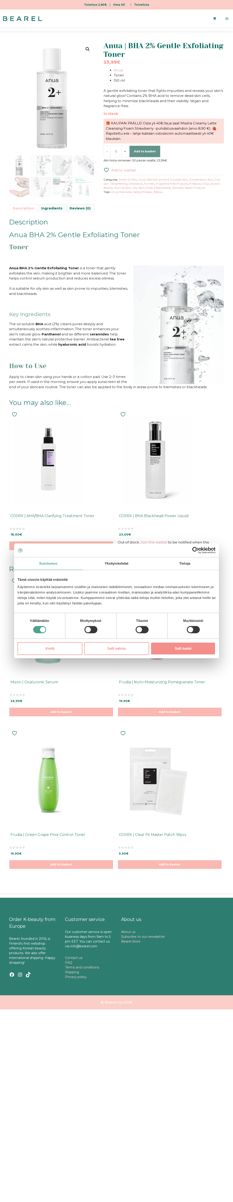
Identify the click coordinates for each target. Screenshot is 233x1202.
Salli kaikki (183, 648)
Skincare (177, 187)
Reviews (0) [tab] (80, 208)
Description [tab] (23, 208)
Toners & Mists (128, 179)
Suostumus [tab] (48, 563)
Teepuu (158, 192)
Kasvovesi (125, 192)
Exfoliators (136, 183)
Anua (118, 70)
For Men (149, 183)
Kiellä (50, 648)
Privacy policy (76, 977)
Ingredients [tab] (52, 208)
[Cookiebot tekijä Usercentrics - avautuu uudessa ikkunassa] (195, 550)
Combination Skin (201, 179)
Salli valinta (116, 648)
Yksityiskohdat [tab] (116, 563)
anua (114, 192)
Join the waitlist (154, 542)
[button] (88, 49)
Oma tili (119, 4)
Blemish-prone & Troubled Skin (167, 179)
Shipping (72, 972)
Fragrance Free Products (172, 183)
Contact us (73, 958)
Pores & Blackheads (158, 187)
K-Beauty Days (199, 183)
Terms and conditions (82, 967)
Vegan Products (195, 187)
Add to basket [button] (61, 712)
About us (128, 932)
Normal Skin (122, 187)
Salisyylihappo (142, 192)
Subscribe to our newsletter (143, 937)
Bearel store (130, 941)
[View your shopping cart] (214, 19)
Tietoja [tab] (184, 563)
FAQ (68, 963)
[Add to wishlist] (15, 414)
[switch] (90, 629)
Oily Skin (138, 187)
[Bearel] (22, 19)
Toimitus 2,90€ (95, 4)
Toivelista (141, 4)
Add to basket (145, 151)
